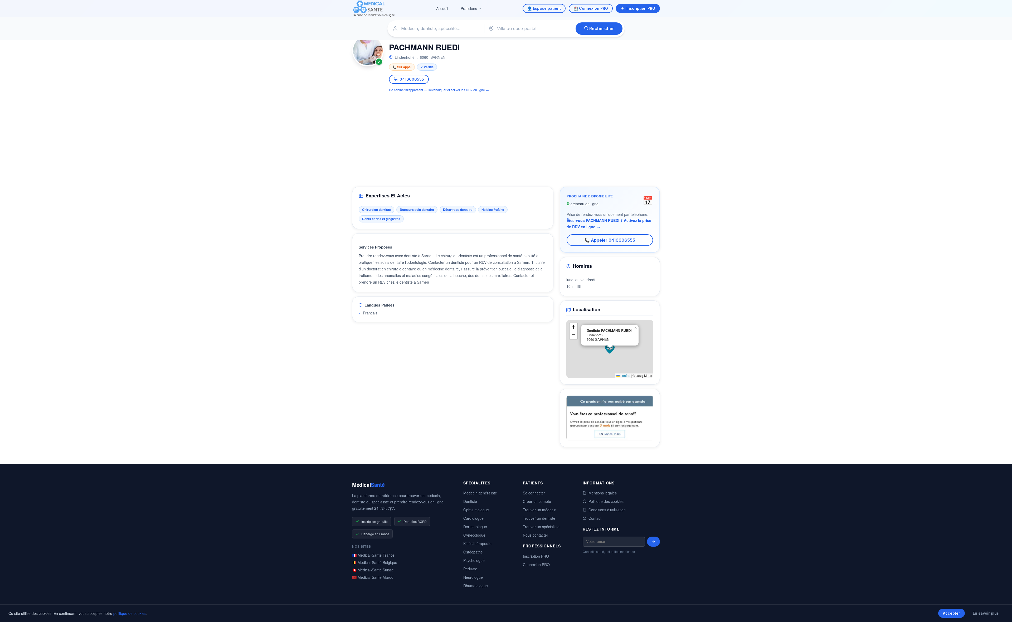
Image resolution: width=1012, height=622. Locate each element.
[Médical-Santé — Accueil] (374, 9)
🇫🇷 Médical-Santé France (373, 555)
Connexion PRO (536, 564)
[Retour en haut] (1002, 612)
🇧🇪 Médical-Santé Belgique (374, 562)
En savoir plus (986, 613)
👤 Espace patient (544, 8)
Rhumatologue (475, 585)
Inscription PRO (640, 8)
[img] (609, 349)
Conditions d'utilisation (607, 509)
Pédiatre (470, 568)
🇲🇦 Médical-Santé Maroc (372, 577)
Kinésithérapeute (477, 543)
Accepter (951, 613)
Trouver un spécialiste (541, 526)
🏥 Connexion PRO (590, 8)
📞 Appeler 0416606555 (610, 240)
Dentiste (470, 501)
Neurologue (473, 577)
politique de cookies (129, 613)
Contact (594, 518)
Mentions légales (602, 492)
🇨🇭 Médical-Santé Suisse (373, 569)
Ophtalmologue (476, 509)
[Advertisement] (506, 132)
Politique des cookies (606, 501)
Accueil (442, 8)
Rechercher (601, 28)
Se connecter (534, 492)
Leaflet (625, 375)
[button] (610, 349)
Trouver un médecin (539, 509)
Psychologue (474, 560)
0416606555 (412, 79)
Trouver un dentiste (539, 518)
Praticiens (469, 8)
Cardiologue (473, 518)
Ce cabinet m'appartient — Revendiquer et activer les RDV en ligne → (439, 90)
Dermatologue (475, 526)
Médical (368, 484)
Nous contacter (535, 535)
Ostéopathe (473, 552)
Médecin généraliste (480, 492)
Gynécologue (474, 535)
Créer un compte (537, 501)
